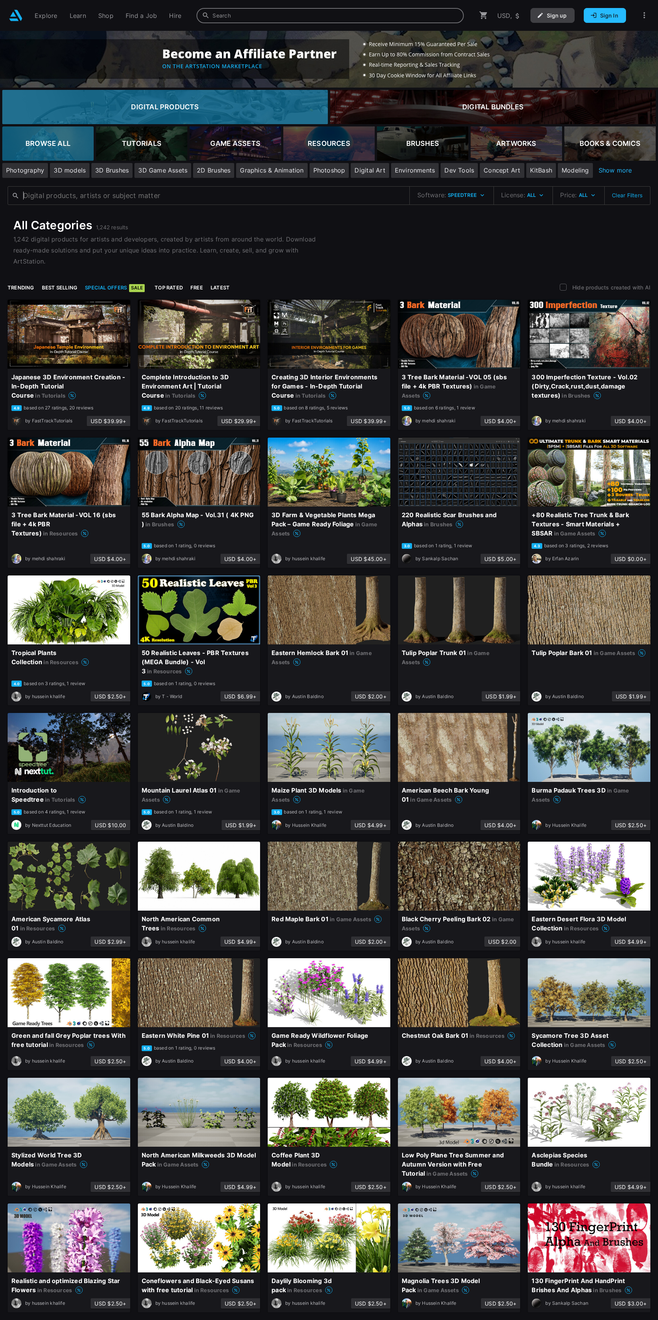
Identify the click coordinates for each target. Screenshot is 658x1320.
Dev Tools (459, 170)
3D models (70, 170)
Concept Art (502, 170)
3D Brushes (112, 170)
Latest (220, 287)
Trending (21, 287)
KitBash (541, 170)
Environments (415, 170)
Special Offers (114, 287)
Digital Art (370, 170)
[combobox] (330, 15)
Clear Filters (627, 195)
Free (196, 287)
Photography (25, 170)
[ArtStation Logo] (15, 15)
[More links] (644, 15)
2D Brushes (213, 170)
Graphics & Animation (271, 170)
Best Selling (60, 287)
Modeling (575, 170)
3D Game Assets (162, 170)
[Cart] (483, 15)
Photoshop (329, 170)
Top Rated (169, 287)
